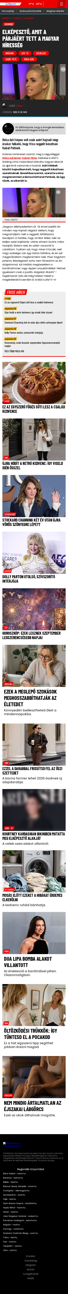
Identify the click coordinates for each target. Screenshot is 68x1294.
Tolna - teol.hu (10, 1237)
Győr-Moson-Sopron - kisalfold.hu (20, 1203)
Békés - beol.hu (10, 1182)
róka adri (29, 59)
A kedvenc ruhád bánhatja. (24, 905)
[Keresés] (53, 3)
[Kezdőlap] (11, 4)
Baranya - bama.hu (13, 1178)
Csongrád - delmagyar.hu (16, 1190)
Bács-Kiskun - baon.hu (14, 1173)
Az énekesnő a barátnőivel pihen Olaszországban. (30, 973)
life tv (24, 53)
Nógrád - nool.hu (11, 1224)
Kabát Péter (29, 158)
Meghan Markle (55, 11)
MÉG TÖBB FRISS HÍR (14, 351)
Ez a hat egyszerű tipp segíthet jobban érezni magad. (28, 1045)
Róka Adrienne (11, 158)
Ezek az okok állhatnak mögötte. (30, 1115)
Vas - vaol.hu (9, 1242)
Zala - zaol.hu (10, 1250)
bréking (10, 53)
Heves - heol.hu (10, 1212)
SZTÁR (16, 18)
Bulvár (31, 1269)
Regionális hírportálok (31, 1169)
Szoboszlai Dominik (30, 11)
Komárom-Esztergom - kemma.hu (20, 1220)
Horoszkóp (8, 11)
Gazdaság (31, 1260)
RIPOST (6, 18)
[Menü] (61, 4)
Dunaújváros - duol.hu (14, 1195)
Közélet (31, 1256)
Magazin (31, 1265)
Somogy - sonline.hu (13, 1229)
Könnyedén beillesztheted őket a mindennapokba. (30, 712)
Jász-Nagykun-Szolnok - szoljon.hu (20, 1216)
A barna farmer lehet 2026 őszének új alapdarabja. (32, 780)
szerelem (41, 53)
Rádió (31, 1278)
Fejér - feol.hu (9, 1199)
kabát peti (11, 59)
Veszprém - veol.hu (12, 1246)
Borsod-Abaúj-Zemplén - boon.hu (20, 1186)
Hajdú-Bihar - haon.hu (14, 1207)
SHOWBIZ (28, 18)
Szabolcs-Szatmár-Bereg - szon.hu (20, 1233)
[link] (6, 401)
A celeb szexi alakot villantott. (25, 844)
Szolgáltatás (31, 1274)
